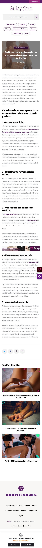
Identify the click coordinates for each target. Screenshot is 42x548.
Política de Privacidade (20, 541)
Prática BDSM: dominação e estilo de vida (21, 461)
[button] (34, 1)
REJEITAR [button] (28, 544)
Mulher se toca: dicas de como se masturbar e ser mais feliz (21, 396)
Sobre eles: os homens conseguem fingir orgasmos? (21, 429)
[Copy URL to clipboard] (22, 351)
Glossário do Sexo (21, 48)
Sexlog (9, 522)
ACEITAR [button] (14, 544)
